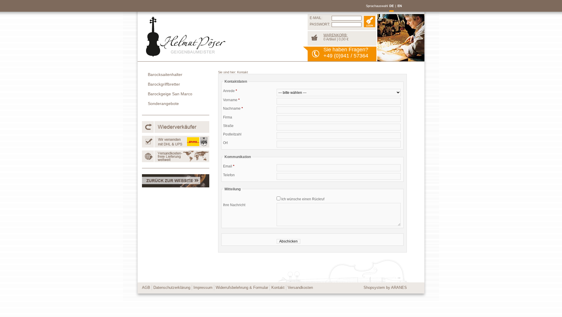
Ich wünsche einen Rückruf (302, 199)
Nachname (233, 108)
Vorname (231, 100)
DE (391, 6)
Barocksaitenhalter (165, 74)
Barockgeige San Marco (170, 93)
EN (399, 6)
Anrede (230, 91)
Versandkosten (300, 287)
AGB (146, 287)
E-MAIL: (316, 18)
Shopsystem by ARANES (385, 287)
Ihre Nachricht (234, 205)
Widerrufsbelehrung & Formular (242, 287)
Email (228, 166)
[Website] (175, 186)
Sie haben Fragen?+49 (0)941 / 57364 (345, 53)
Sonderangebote (163, 103)
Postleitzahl (232, 134)
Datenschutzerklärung (171, 287)
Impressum (203, 287)
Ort (225, 143)
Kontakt (242, 72)
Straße (228, 126)
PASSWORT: (320, 24)
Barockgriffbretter (164, 84)
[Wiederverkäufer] (175, 132)
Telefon (229, 175)
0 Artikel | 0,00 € (336, 37)
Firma (227, 117)
